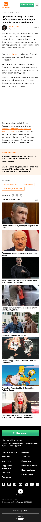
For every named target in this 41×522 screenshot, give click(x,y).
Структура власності (7, 467)
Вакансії (25, 452)
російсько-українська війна (13, 188)
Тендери (25, 457)
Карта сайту (27, 474)
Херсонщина (28, 184)
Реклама (6, 473)
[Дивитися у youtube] (20, 484)
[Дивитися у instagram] (9, 484)
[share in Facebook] (13, 195)
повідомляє (14, 54)
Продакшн (7, 477)
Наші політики (28, 470)
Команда (6, 457)
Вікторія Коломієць (15, 26)
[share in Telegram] (21, 195)
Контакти (6, 461)
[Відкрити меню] (37, 5)
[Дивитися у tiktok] (32, 484)
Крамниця (26, 461)
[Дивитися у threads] (37, 484)
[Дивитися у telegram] (14, 484)
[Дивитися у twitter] (26, 484)
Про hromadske (9, 452)
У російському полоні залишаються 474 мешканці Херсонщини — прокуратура (19, 159)
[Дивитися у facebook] (3, 484)
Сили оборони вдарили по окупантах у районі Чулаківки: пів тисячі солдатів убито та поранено (20, 169)
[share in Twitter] (17, 195)
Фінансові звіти (29, 466)
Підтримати (27, 5)
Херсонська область (11, 184)
